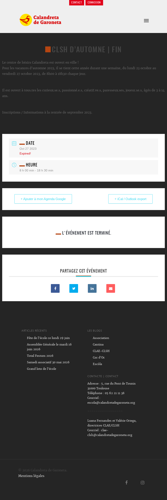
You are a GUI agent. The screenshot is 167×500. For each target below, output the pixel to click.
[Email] (110, 288)
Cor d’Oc (99, 357)
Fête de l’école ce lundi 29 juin (48, 338)
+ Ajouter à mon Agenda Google (43, 199)
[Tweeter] (73, 288)
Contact (76, 2)
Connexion (94, 2)
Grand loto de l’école (41, 369)
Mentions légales (31, 476)
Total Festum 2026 (40, 356)
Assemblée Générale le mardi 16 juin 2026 (49, 347)
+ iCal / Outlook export (130, 199)
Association (101, 338)
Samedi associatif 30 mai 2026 (48, 362)
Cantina (98, 344)
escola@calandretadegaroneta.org (111, 403)
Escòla (97, 364)
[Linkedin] (92, 288)
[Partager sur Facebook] (55, 288)
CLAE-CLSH (101, 351)
